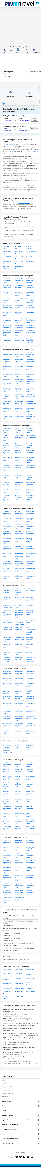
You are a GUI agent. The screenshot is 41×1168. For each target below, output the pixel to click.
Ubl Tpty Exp (7, 126)
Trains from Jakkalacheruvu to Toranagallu (16, 959)
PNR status (12, 151)
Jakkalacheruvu (24, 120)
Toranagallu (7, 120)
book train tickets (10, 144)
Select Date (35, 119)
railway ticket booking (24, 203)
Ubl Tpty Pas (7, 116)
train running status (31, 151)
